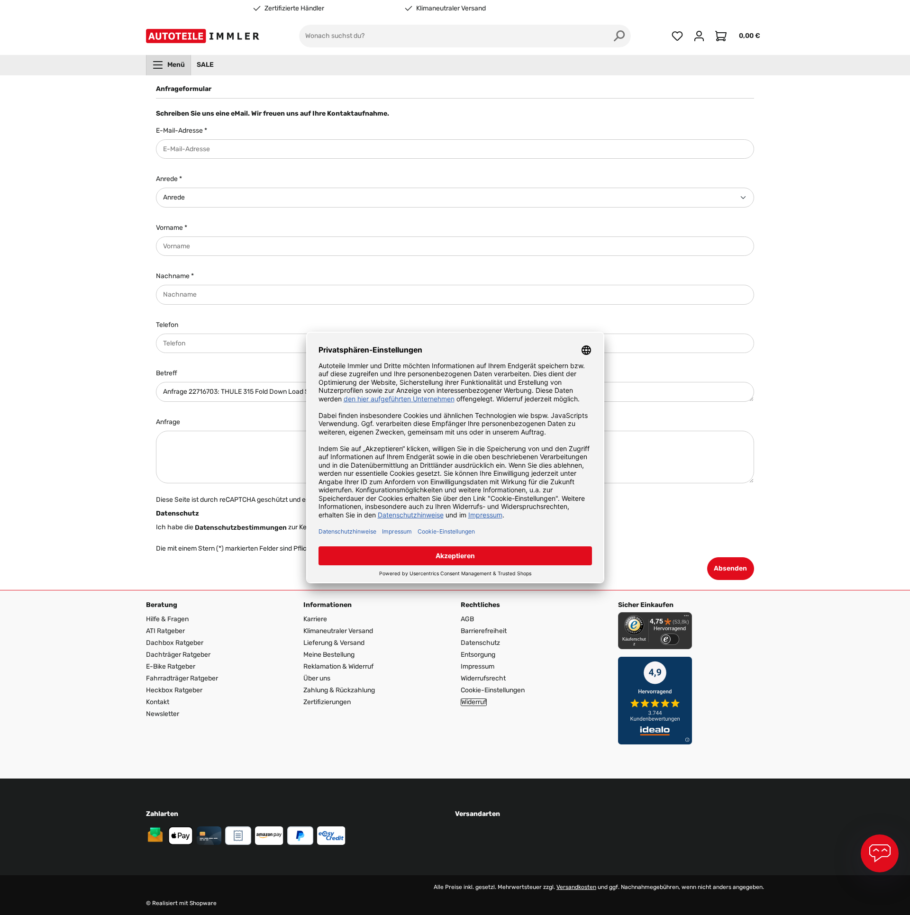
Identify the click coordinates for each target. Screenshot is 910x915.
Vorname (171, 228)
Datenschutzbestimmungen (241, 528)
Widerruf (473, 702)
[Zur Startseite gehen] (204, 36)
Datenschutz (480, 643)
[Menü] (686, 618)
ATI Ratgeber (165, 631)
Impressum (477, 666)
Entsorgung (478, 655)
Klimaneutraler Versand (451, 8)
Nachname (175, 276)
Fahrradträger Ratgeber (182, 678)
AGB (467, 619)
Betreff (166, 373)
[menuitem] (168, 64)
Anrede (169, 179)
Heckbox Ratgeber (174, 690)
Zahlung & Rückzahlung (339, 690)
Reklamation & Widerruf (338, 666)
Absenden (730, 568)
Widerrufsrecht (483, 678)
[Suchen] (619, 36)
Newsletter (162, 714)
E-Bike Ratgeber (170, 666)
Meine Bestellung (329, 655)
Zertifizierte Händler (294, 8)
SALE (205, 65)
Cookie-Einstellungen (493, 690)
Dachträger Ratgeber (178, 655)
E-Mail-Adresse (181, 131)
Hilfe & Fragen (167, 619)
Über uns (316, 678)
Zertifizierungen (327, 702)
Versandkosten (576, 887)
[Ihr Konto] (699, 36)
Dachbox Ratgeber (174, 643)
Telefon (167, 325)
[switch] (669, 639)
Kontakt (157, 702)
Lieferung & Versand (333, 643)
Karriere (315, 619)
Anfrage (168, 422)
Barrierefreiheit (484, 631)
